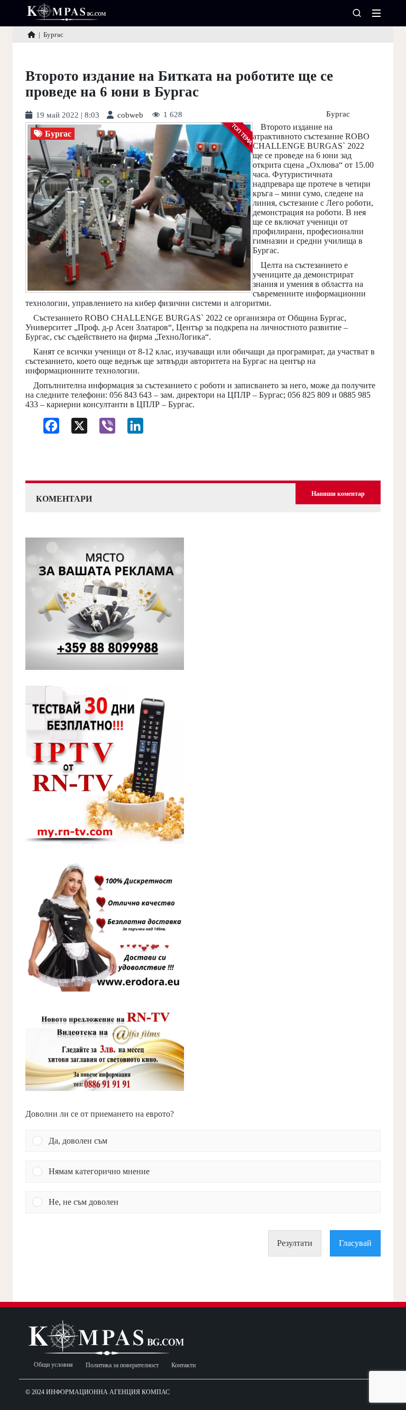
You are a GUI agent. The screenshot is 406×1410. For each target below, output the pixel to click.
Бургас (338, 114)
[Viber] (103, 428)
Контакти (183, 1365)
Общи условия (53, 1364)
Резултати (294, 1243)
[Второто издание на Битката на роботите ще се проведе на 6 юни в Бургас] (139, 207)
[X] (75, 428)
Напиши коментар (338, 493)
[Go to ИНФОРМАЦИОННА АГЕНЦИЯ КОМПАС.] (31, 34)
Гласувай (355, 1243)
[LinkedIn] (131, 428)
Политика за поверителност (122, 1365)
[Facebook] (47, 428)
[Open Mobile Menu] (376, 13)
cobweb (130, 115)
